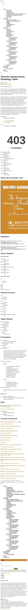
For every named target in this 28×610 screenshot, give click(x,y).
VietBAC (8, 64)
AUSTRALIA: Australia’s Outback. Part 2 (7, 446)
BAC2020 (9, 60)
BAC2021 (9, 55)
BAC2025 (9, 36)
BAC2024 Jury (13, 44)
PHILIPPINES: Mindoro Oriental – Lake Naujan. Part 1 (10, 463)
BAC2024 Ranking (13, 42)
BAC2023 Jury (13, 49)
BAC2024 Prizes (13, 43)
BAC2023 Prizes (13, 48)
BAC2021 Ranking (13, 56)
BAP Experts (9, 11)
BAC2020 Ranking (13, 61)
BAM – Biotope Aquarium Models (14, 20)
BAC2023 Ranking (13, 47)
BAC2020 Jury (13, 63)
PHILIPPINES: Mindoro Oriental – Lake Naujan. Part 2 (10, 469)
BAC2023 (9, 45)
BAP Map (6, 18)
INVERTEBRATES (10, 24)
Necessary (4, 599)
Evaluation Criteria (10, 31)
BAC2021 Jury (13, 59)
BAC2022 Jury (13, 54)
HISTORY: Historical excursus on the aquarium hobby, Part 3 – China (12, 457)
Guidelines (9, 29)
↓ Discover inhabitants (9, 120)
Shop (5, 69)
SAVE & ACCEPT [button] (5, 608)
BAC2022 (9, 50)
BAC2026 (6, 28)
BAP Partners (9, 16)
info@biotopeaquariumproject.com (9, 482)
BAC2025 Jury (13, 40)
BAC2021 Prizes (13, 57)
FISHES (8, 22)
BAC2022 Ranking (13, 51)
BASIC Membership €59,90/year (6, 437)
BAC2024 (9, 41)
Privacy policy (21, 482)
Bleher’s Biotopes (3, 442)
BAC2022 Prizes (13, 53)
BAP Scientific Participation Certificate (14, 15)
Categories (9, 32)
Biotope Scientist (10, 12)
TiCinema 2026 (10, 68)
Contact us (6, 70)
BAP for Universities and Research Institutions (16, 13)
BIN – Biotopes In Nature (12, 19)
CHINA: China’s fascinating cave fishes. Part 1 (8, 478)
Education (6, 67)
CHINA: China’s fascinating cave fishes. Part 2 (8, 473)
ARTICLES (9, 25)
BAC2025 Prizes (13, 38)
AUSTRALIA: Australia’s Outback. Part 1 (7, 451)
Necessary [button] (3, 597)
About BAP (9, 10)
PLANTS (8, 23)
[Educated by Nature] (6, 84)
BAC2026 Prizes (10, 35)
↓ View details (7, 122)
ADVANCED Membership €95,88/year (7, 428)
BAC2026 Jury (10, 34)
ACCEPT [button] (8, 573)
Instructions (9, 30)
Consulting (9, 17)
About (5, 9)
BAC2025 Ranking (13, 37)
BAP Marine (6, 66)
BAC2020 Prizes (13, 62)
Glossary (8, 26)
